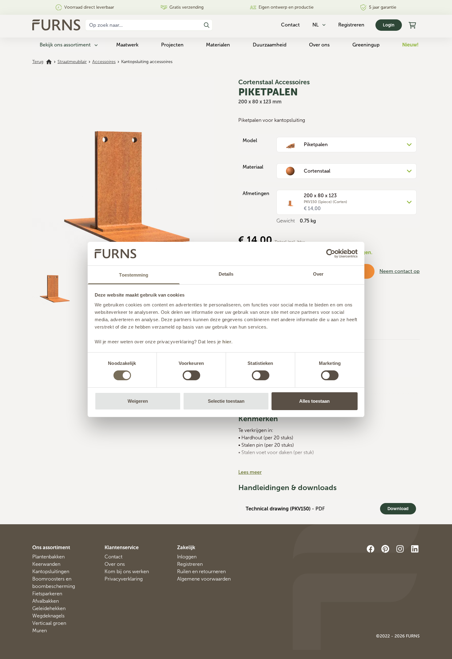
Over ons (319, 45)
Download (398, 508)
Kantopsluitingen (50, 571)
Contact (113, 557)
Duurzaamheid (270, 45)
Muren (39, 630)
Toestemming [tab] (133, 275)
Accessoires (104, 61)
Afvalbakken (45, 601)
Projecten (172, 45)
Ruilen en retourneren (201, 571)
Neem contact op (399, 271)
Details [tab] (226, 274)
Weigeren (138, 401)
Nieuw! (410, 45)
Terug (37, 61)
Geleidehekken (48, 608)
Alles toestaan (314, 401)
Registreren (351, 25)
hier (226, 341)
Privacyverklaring (124, 579)
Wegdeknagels (48, 616)
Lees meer (250, 472)
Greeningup (366, 45)
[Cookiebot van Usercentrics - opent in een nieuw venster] (331, 253)
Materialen (218, 45)
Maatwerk (127, 45)
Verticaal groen (49, 623)
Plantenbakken (48, 557)
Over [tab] (318, 274)
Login (389, 25)
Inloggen (186, 557)
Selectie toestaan (226, 401)
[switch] (191, 375)
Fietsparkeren (47, 594)
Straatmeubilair (72, 61)
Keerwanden (46, 564)
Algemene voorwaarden (204, 579)
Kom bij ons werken (127, 571)
